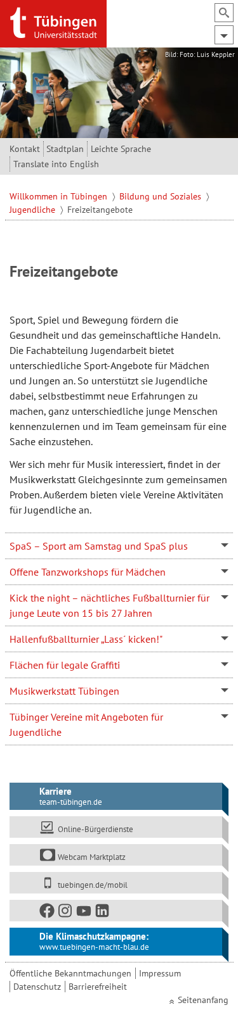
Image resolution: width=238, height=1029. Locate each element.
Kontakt (25, 149)
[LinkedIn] (103, 913)
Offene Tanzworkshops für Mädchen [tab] (88, 571)
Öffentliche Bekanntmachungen (70, 973)
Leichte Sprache (121, 149)
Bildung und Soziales (161, 196)
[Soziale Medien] (116, 910)
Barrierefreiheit (98, 986)
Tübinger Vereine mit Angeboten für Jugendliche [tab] (86, 724)
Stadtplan (65, 149)
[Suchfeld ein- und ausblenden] (224, 12)
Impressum (160, 973)
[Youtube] (84, 913)
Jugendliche (34, 209)
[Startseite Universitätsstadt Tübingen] (53, 22)
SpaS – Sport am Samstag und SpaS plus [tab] (99, 546)
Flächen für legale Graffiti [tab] (65, 665)
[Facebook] (47, 913)
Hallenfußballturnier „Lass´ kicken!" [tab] (86, 639)
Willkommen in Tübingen (60, 196)
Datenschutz (37, 986)
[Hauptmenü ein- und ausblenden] (224, 34)
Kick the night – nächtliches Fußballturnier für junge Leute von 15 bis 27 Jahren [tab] (109, 605)
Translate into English (56, 164)
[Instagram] (66, 913)
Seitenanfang (203, 1000)
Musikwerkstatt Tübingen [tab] (64, 691)
